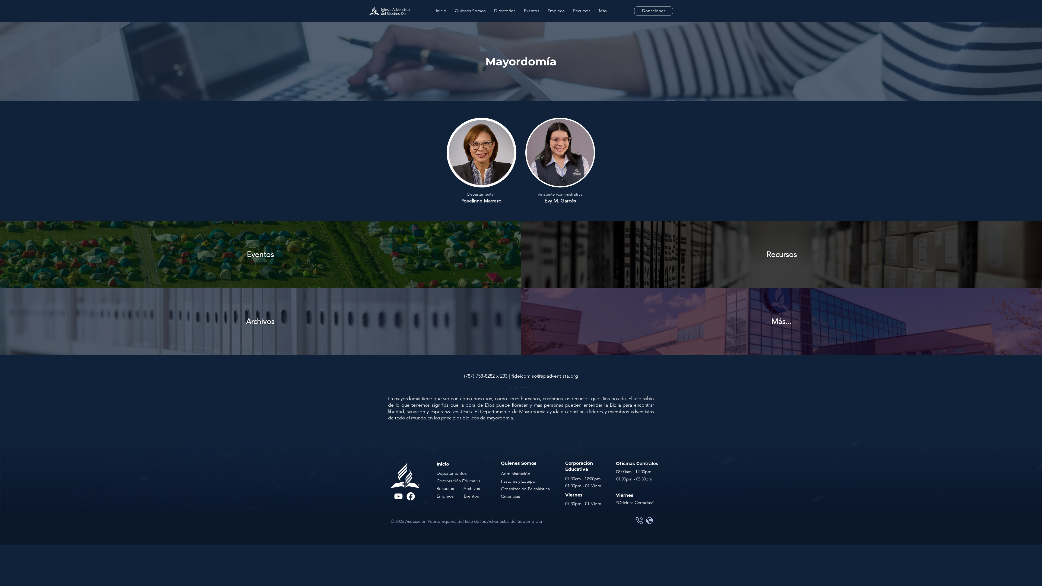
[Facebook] (411, 496)
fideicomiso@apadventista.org (545, 376)
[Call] (639, 520)
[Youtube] (398, 496)
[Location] (649, 520)
